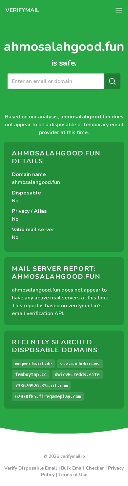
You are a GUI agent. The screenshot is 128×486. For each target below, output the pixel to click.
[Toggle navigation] (119, 10)
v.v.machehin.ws (79, 363)
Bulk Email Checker (82, 468)
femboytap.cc (31, 374)
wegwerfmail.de (33, 363)
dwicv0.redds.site (77, 374)
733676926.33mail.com (41, 385)
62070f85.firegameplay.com (48, 396)
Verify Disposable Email (30, 468)
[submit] (112, 81)
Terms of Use (72, 475)
